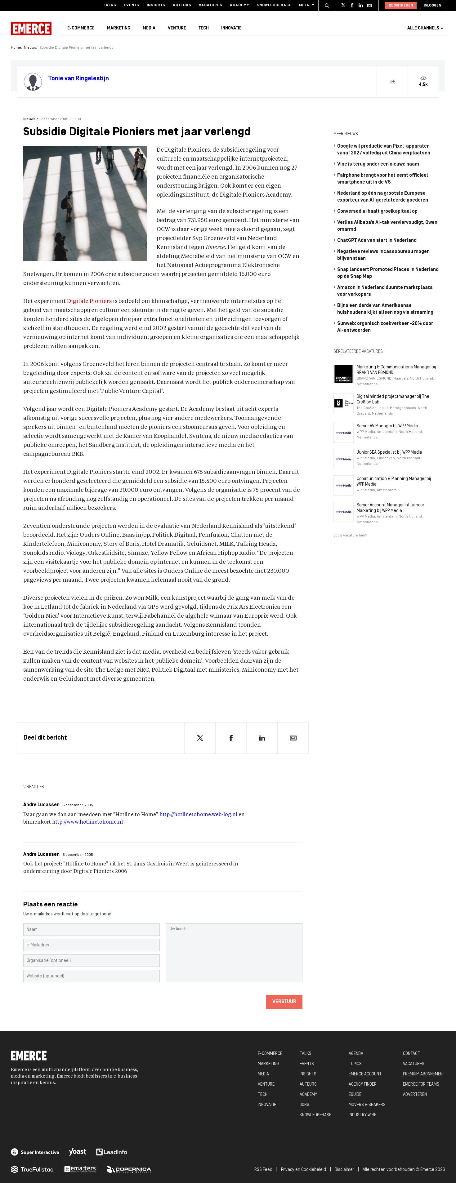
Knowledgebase (274, 5)
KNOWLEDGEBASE (315, 1115)
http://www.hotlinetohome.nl (87, 822)
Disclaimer (344, 1169)
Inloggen (432, 5)
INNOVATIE (267, 1105)
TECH (262, 1094)
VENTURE (266, 1084)
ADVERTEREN (415, 1094)
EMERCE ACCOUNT (365, 1074)
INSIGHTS (308, 1074)
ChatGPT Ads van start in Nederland (377, 240)
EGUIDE (355, 1094)
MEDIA (263, 1074)
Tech (204, 28)
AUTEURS (308, 1084)
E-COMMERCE (270, 1054)
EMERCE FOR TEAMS (421, 1084)
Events (131, 5)
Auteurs (182, 5)
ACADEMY (308, 1094)
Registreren (401, 5)
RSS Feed (263, 1169)
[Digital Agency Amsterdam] (35, 1152)
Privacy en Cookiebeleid (303, 1169)
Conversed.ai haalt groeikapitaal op (377, 211)
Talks (110, 5)
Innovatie (231, 28)
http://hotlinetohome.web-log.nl (198, 814)
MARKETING (268, 1064)
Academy (239, 5)
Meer (304, 5)
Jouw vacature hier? (350, 535)
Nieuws (30, 48)
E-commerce (81, 28)
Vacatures (210, 5)
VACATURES (413, 1064)
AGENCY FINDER (363, 1084)
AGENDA (356, 1054)
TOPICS (355, 1064)
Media (149, 28)
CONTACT (411, 1054)
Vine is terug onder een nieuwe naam (378, 164)
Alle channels (423, 28)
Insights (156, 5)
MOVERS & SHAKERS (367, 1105)
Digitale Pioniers (89, 301)
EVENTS (307, 1064)
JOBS (304, 1105)
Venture (177, 28)
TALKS (305, 1054)
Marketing (118, 28)
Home (16, 48)
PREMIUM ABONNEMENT (424, 1074)
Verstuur (284, 1001)
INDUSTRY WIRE (362, 1115)
